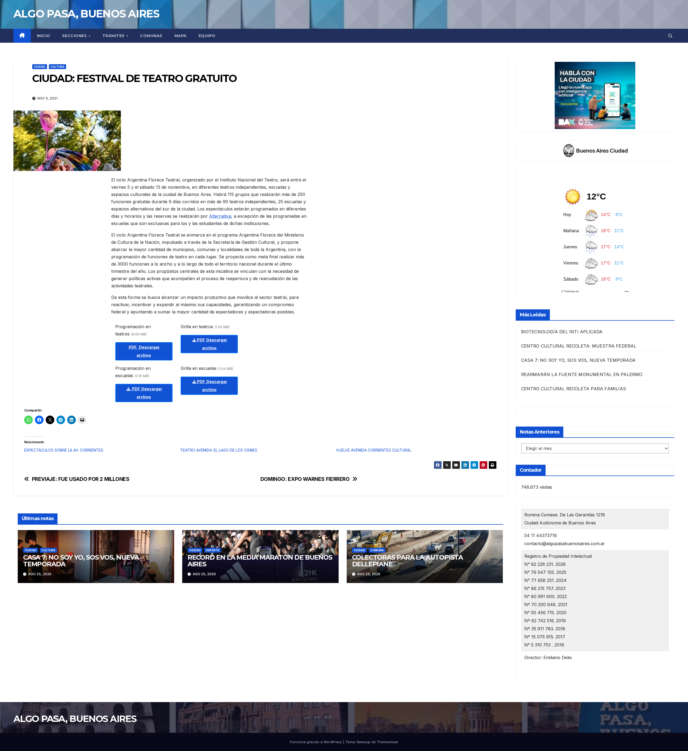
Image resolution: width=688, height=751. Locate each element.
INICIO (43, 35)
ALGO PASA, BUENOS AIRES (86, 13)
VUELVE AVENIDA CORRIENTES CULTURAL (373, 450)
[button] (670, 35)
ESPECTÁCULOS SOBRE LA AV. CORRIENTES (63, 450)
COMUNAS (151, 35)
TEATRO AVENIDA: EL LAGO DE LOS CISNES (218, 450)
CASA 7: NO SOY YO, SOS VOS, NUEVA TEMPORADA (81, 560)
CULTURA (57, 66)
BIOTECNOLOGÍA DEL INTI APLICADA (562, 331)
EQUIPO (207, 35)
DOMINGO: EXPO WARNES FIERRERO (305, 479)
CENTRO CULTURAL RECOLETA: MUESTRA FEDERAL (578, 346)
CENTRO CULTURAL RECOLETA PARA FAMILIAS (573, 388)
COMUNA (377, 550)
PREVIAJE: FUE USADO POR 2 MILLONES (81, 479)
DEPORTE (212, 550)
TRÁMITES (114, 35)
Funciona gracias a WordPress (316, 742)
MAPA (180, 35)
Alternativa (220, 216)
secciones (75, 35)
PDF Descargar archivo (144, 351)
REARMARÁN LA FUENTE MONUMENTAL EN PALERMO (582, 374)
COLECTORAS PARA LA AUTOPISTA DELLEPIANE (407, 560)
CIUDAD (39, 66)
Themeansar (387, 742)
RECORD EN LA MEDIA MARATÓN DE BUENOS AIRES (260, 560)
